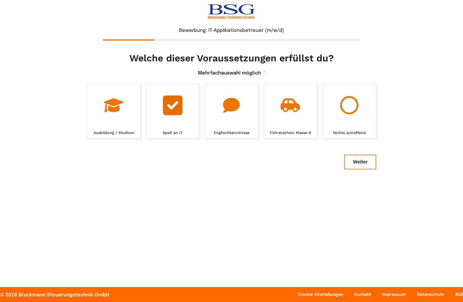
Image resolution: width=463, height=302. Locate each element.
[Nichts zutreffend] (349, 105)
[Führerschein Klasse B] (290, 105)
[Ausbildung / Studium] (114, 105)
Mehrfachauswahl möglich (229, 73)
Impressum (394, 294)
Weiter (360, 162)
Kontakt (362, 294)
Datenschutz (430, 294)
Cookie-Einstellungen (320, 294)
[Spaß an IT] (172, 105)
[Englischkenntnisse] (231, 105)
